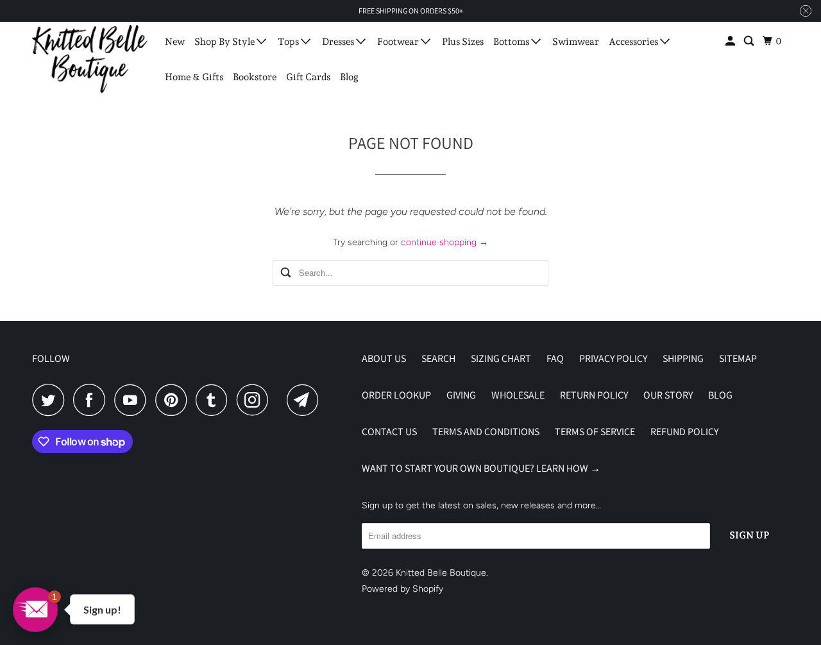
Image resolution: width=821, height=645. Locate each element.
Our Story (668, 395)
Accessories (634, 41)
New (175, 41)
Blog (349, 77)
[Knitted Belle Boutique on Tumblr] (215, 400)
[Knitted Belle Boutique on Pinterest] (174, 400)
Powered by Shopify (402, 588)
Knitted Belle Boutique (441, 572)
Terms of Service (595, 431)
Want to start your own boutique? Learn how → (481, 468)
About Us (384, 358)
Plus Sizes (463, 41)
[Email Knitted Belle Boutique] (306, 400)
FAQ (555, 358)
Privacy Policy (613, 358)
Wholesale (518, 395)
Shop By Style (225, 41)
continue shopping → (444, 242)
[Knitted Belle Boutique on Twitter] (51, 400)
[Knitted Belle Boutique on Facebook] (92, 400)
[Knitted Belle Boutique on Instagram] (256, 400)
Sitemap (738, 358)
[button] (35, 609)
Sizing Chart (501, 358)
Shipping (683, 358)
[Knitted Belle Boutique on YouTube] (133, 400)
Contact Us (389, 431)
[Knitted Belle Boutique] (90, 59)
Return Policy (594, 395)
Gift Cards (308, 77)
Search (438, 358)
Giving (461, 395)
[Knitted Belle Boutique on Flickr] (281, 400)
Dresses (339, 41)
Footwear (399, 41)
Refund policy (684, 431)
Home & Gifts (194, 77)
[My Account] (731, 41)
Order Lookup (396, 395)
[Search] (749, 41)
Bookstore (254, 77)
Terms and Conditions (485, 431)
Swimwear (575, 41)
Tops (289, 41)
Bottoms (512, 41)
